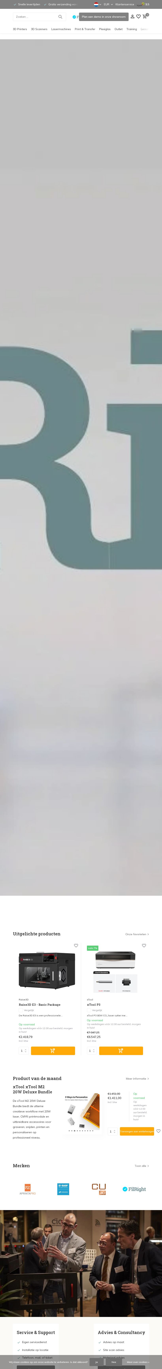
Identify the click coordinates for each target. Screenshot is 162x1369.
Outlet (118, 29)
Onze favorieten (135, 934)
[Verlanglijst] (138, 16)
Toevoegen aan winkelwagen (137, 1131)
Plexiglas (105, 29)
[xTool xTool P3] (115, 971)
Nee (114, 1362)
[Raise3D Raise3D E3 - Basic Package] (47, 971)
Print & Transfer (85, 29)
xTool (90, 999)
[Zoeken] (60, 17)
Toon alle (140, 1166)
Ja (96, 1362)
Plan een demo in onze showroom (104, 16)
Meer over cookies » (138, 1362)
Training (131, 29)
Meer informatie (136, 1078)
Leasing (146, 29)
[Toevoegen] (53, 1051)
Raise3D (24, 999)
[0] (144, 16)
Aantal (114, 1131)
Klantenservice (125, 4)
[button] (69, 1130)
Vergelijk (29, 1010)
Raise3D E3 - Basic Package (39, 1005)
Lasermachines (61, 29)
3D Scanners (39, 29)
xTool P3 (93, 1005)
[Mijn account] (132, 17)
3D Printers (20, 29)
